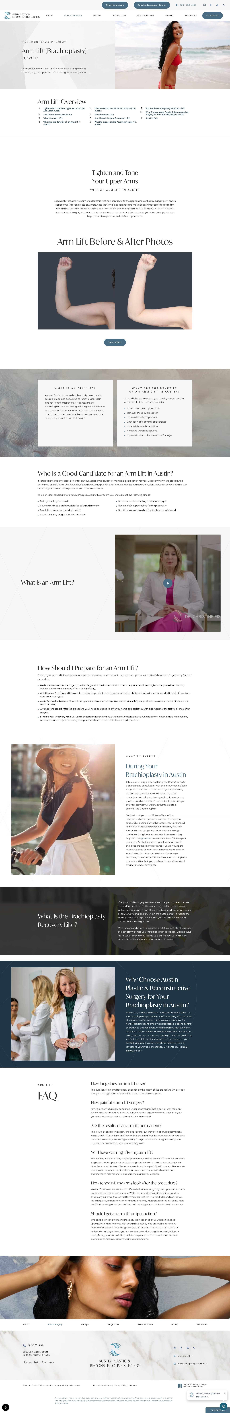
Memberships (185, 1356)
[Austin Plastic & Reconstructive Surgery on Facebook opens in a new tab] (211, 5)
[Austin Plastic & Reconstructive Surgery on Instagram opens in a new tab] (204, 5)
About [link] (49, 16)
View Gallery (115, 342)
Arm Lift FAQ (151, 118)
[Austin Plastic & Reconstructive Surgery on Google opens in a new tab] (223, 5)
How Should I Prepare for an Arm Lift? (112, 118)
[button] (5, 1407)
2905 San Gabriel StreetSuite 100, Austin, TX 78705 (36, 1353)
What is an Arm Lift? (104, 115)
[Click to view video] (168, 583)
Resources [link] (191, 16)
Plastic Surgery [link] (73, 16)
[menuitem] (50, 15)
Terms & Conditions (102, 1385)
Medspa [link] (97, 16)
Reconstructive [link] (145, 16)
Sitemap (133, 1385)
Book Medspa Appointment (152, 5)
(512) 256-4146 (61, 1403)
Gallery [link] (169, 16)
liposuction (146, 838)
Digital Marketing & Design (195, 1386)
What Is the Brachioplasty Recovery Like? (165, 109)
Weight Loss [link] (119, 16)
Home (25, 42)
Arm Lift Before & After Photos (57, 115)
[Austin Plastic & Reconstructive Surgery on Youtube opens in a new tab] (217, 5)
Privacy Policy (120, 1385)
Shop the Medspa (115, 5)
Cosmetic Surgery (42, 42)
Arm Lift (61, 42)
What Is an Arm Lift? (53, 118)
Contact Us (212, 15)
